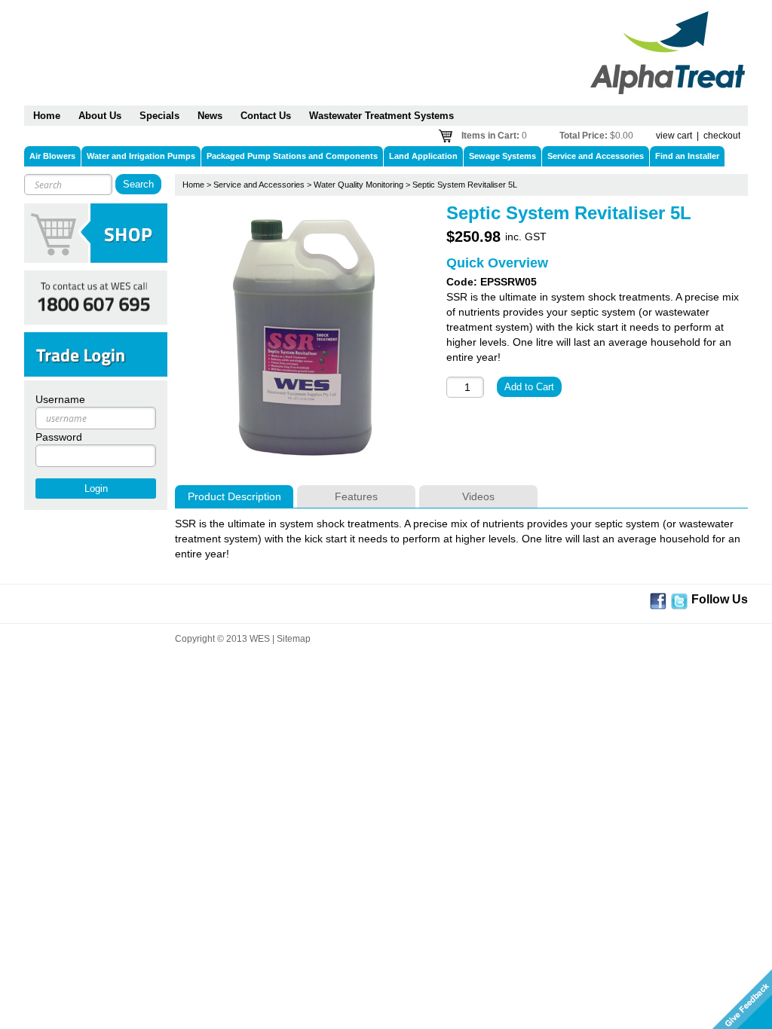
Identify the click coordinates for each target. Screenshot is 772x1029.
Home (193, 184)
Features (356, 496)
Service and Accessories (259, 184)
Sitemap (294, 639)
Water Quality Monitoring (358, 184)
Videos (478, 496)
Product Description (234, 496)
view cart (674, 135)
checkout (721, 135)
